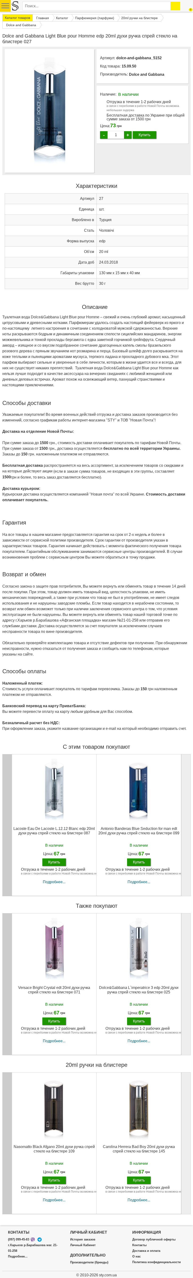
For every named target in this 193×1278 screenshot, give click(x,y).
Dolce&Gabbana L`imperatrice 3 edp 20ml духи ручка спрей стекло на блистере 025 (138, 990)
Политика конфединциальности (156, 1262)
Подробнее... (54, 882)
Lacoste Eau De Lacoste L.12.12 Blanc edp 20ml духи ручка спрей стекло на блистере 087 (54, 831)
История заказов (82, 1239)
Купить (144, 135)
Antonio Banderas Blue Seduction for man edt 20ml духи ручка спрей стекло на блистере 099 (138, 831)
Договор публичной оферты (154, 1239)
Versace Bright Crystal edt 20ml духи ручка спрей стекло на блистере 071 (54, 990)
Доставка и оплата (146, 1251)
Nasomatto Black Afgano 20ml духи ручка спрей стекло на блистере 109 (54, 1149)
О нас (136, 1256)
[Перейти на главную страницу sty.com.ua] (15, 6)
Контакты (139, 1245)
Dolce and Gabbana (146, 74)
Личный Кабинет (83, 1245)
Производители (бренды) (89, 1262)
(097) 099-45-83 (18, 1239)
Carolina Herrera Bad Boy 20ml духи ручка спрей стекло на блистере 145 (139, 1149)
